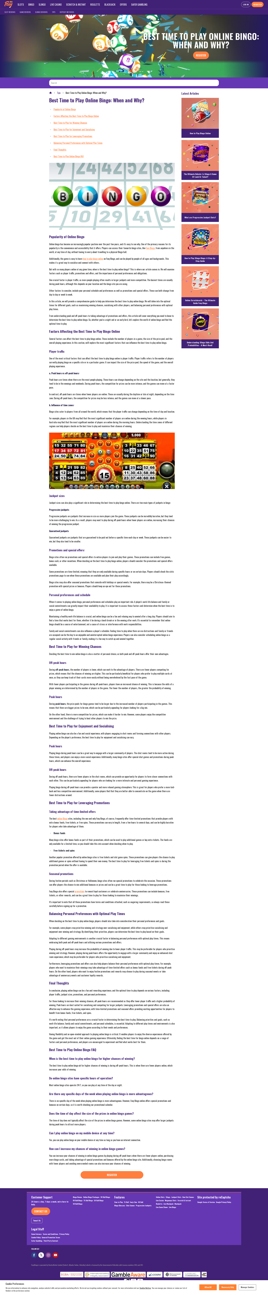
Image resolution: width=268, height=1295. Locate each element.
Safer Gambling (139, 4)
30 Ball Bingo (77, 1204)
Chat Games (130, 1205)
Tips (53, 12)
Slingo (42, 4)
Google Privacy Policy (223, 1202)
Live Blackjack (168, 1204)
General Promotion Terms (51, 1237)
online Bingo (62, 818)
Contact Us (40, 1211)
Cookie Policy (36, 1237)
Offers (123, 4)
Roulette (95, 4)
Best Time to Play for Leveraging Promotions (73, 136)
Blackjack (109, 4)
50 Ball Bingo (98, 1200)
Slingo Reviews (41, 12)
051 (141, 1265)
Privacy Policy (64, 1234)
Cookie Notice (145, 1288)
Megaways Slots (170, 1200)
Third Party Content (50, 1241)
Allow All (208, 1287)
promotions (79, 891)
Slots (21, 4)
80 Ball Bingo (77, 1200)
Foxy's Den (133, 1202)
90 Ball (140, 1202)
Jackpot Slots (176, 1197)
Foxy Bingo (150, 248)
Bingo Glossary (119, 1205)
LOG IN (246, 4)
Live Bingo (172, 1207)
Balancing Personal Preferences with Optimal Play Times (78, 143)
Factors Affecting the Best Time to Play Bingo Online (76, 116)
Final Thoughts (60, 149)
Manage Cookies (247, 1287)
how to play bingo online (93, 258)
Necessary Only (228, 1287)
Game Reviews (25, 12)
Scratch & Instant (76, 4)
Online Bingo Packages (91, 1197)
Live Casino (56, 4)
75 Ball (126, 1202)
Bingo (31, 4)
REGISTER (257, 4)
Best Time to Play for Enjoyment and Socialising (74, 129)
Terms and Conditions (50, 1234)
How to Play (118, 1202)
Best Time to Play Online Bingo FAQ (69, 156)
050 (135, 1265)
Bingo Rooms (77, 1197)
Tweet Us (37, 1220)
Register (201, 55)
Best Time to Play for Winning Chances (70, 122)
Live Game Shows (162, 1207)
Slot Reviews (9, 12)
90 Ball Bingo (105, 1197)
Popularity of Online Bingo (65, 109)
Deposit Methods (67, 12)
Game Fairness (36, 1234)
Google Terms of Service (206, 1202)
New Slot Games (188, 1197)
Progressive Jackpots (143, 1205)
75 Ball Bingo (88, 1200)
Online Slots (160, 1197)
